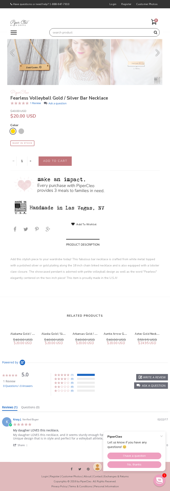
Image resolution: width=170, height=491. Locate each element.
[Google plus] (48, 229)
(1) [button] (72, 374)
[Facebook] (14, 229)
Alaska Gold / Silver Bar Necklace (63, 334)
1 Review (35, 103)
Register (126, 4)
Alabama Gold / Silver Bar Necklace (33, 334)
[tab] (9, 408)
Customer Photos (147, 4)
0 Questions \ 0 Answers (18, 386)
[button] (151, 385)
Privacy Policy (59, 486)
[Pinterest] (37, 229)
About (87, 476)
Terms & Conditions (80, 486)
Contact (97, 476)
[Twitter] (25, 229)
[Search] (155, 32)
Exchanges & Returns (116, 476)
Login (112, 4)
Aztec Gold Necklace (148, 334)
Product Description (83, 245)
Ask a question (58, 103)
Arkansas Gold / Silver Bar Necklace (96, 334)
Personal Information (106, 486)
